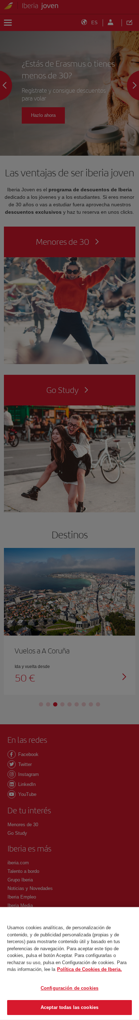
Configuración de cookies (69, 988)
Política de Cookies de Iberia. (89, 969)
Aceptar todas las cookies (69, 1007)
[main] (69, 963)
